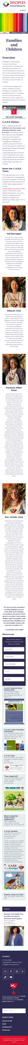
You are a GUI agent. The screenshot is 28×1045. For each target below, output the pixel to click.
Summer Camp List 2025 (13, 895)
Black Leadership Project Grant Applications (11, 817)
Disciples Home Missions (18, 1038)
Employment (7, 1027)
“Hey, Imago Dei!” (11, 776)
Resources (6, 1030)
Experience (14, 32)
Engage (23, 32)
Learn (4, 32)
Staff (4, 1024)
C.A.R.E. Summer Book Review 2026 (13, 689)
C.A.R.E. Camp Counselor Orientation (14, 730)
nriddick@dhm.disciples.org (12, 188)
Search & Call (7, 1021)
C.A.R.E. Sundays (11, 831)
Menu (24, 10)
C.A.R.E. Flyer (9, 756)
